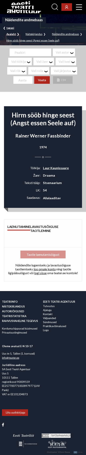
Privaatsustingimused (14, 332)
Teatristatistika (14, 316)
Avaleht (11, 34)
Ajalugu (47, 310)
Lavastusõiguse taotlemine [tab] (44, 228)
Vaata (42, 80)
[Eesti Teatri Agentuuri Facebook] (3, 424)
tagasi (10, 27)
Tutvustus (49, 306)
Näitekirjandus (34, 34)
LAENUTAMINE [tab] (18, 227)
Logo (46, 330)
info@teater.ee (10, 357)
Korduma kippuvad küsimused (19, 328)
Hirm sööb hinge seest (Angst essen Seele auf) (32, 40)
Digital (79, 452)
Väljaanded (49, 318)
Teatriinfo (10, 301)
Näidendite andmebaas (65, 34)
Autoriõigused (13, 311)
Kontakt (47, 314)
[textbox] (65, 52)
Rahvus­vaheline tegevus (20, 321)
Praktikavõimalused (54, 326)
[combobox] (64, 52)
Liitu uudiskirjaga (15, 412)
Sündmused (50, 322)
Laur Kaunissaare (56, 168)
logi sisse (40, 273)
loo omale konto (45, 269)
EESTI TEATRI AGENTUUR (59, 301)
